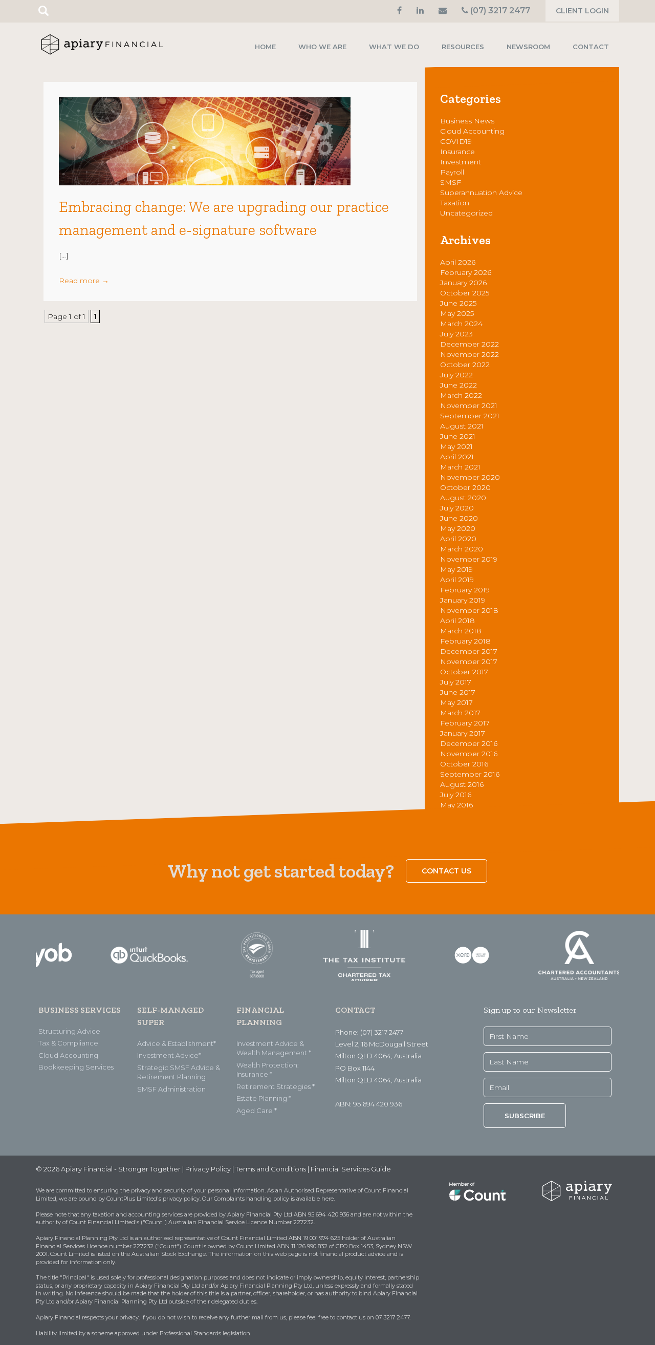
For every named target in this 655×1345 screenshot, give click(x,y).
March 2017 (460, 712)
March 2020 (461, 548)
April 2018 (457, 620)
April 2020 (458, 538)
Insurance (457, 151)
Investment (460, 161)
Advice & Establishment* (176, 1043)
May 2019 (456, 569)
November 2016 (468, 753)
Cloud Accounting (472, 131)
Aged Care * (256, 1110)
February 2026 (465, 272)
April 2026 (457, 262)
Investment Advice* (169, 1055)
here (327, 1198)
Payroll (452, 172)
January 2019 (462, 600)
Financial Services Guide (351, 1169)
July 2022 (456, 374)
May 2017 (456, 702)
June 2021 (457, 436)
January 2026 (463, 282)
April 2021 (457, 456)
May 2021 (456, 446)
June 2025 (458, 303)
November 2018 (469, 610)
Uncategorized (466, 213)
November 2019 (468, 559)
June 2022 (458, 385)
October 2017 (464, 671)
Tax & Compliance (68, 1043)
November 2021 (468, 405)
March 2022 (461, 395)
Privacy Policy (208, 1169)
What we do (394, 46)
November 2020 (470, 477)
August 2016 (462, 784)
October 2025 (464, 292)
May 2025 (457, 313)
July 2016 (455, 794)
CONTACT (355, 1010)
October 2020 (465, 487)
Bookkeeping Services (76, 1067)
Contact (591, 46)
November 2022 (469, 354)
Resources (463, 46)
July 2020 (457, 508)
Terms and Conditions (270, 1169)
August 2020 (463, 497)
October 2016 (464, 763)
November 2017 (468, 661)
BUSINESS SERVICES (79, 1010)
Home (265, 46)
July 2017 (455, 682)
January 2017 (462, 733)
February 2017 (465, 723)
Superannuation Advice (481, 192)
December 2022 (469, 344)
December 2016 (468, 743)
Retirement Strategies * (275, 1086)
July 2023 (456, 333)
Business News (467, 120)
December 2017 (468, 651)
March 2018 (461, 630)
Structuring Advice (69, 1031)
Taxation (454, 202)
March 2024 (461, 323)
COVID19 (456, 141)
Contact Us (446, 871)
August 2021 (462, 426)
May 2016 (456, 804)
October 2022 (465, 364)
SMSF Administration (171, 1089)
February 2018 (465, 641)
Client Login (582, 10)
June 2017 (457, 692)
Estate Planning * (263, 1098)
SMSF (450, 182)
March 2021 (460, 467)
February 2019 (465, 589)
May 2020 (457, 528)
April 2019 (457, 579)
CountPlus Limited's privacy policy (153, 1198)
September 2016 (469, 774)
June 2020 (459, 518)
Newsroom (528, 46)
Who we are (322, 46)
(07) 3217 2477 (499, 10)
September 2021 (469, 415)
